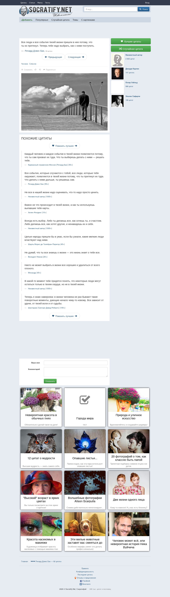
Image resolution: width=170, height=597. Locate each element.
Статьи (32, 2)
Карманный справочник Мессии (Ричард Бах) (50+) (50, 164)
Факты (39, 2)
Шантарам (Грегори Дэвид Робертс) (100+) (46, 307)
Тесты (47, 2)
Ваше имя (35, 362)
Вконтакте (86, 584)
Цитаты (24, 2)
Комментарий (34, 369)
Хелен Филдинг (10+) (37, 212)
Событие (32, 63)
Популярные (42, 19)
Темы (75, 19)
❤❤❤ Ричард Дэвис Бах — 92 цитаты (46, 561)
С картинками (88, 19)
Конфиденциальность (85, 571)
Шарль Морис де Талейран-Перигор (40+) (46, 244)
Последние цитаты (85, 574)
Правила (85, 568)
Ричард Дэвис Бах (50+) (38, 184)
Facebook (86, 581)
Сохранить (50, 381)
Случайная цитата (60, 19)
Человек (24, 63)
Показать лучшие (64, 145)
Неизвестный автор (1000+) (40, 196)
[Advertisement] (85, 30)
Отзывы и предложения (86, 577)
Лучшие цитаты (132, 41)
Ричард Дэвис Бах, (38, 50)
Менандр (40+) (34, 272)
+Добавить (26, 19)
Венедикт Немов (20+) (37, 256)
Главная (24, 561)
